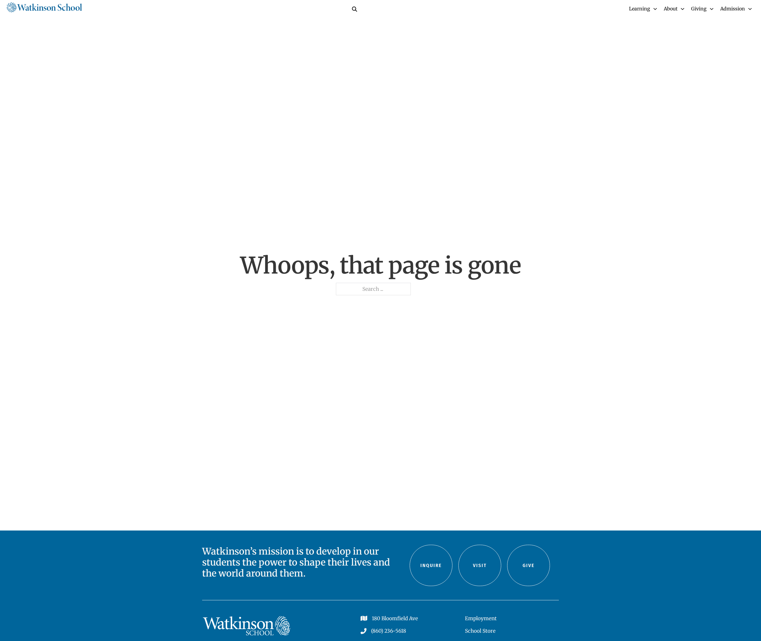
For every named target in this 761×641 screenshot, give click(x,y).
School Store (480, 631)
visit (480, 565)
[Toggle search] (354, 9)
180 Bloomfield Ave (395, 618)
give (528, 565)
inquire (431, 565)
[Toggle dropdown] (655, 9)
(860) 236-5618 (388, 631)
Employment (481, 618)
